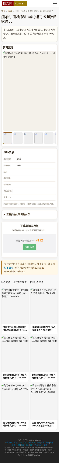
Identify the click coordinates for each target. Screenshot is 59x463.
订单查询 (8, 267)
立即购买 (29, 247)
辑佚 (31, 445)
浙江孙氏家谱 (20, 282)
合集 (36, 445)
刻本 (11, 442)
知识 (18, 445)
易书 (51, 442)
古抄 (24, 442)
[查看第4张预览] (38, 138)
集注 (41, 445)
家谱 (10, 10)
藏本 (27, 445)
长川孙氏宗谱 (36, 282)
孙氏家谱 (5, 282)
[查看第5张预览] (49, 138)
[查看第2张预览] (18, 138)
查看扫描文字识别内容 (18, 214)
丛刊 (6, 442)
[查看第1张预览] (7, 138)
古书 (20, 442)
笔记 (22, 445)
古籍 (29, 442)
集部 (45, 445)
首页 (3, 10)
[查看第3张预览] (28, 138)
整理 (38, 442)
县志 (15, 442)
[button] (55, 3)
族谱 (47, 442)
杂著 (13, 445)
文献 (42, 442)
